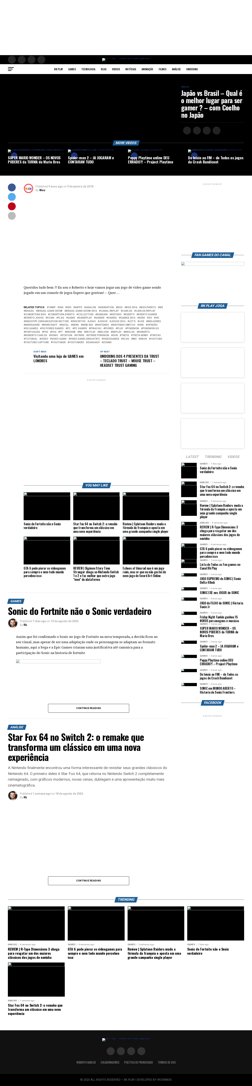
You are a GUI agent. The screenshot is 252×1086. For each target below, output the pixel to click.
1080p (52, 307)
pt (61, 332)
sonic (54, 335)
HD (157, 318)
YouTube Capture (37, 342)
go (150, 318)
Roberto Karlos (86, 1062)
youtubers (76, 342)
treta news (140, 335)
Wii (135, 339)
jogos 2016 (118, 321)
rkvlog (130, 332)
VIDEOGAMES (111, 339)
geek (142, 318)
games (112, 318)
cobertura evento (61, 314)
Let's (132, 321)
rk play (90, 332)
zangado (93, 342)
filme (50, 318)
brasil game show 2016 (81, 311)
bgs (119, 307)
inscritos (78, 321)
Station (67, 335)
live (141, 321)
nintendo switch (123, 325)
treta (125, 335)
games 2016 (127, 318)
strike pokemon (98, 335)
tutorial (31, 339)
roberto (144, 332)
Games (72, 69)
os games (31, 328)
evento (129, 314)
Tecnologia (88, 69)
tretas (156, 335)
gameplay (85, 318)
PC (68, 328)
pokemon (133, 328)
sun (115, 335)
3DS (69, 307)
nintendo (102, 325)
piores (109, 328)
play (120, 328)
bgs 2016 (131, 307)
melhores (154, 321)
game (71, 318)
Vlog (104, 69)
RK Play (58, 69)
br (161, 307)
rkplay (116, 332)
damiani (102, 314)
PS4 (54, 332)
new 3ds (87, 325)
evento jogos (34, 318)
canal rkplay (109, 311)
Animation (107, 307)
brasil (29, 311)
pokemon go (151, 328)
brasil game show (50, 311)
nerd (75, 325)
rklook (104, 332)
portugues (32, 332)
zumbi (107, 342)
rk (80, 332)
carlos (127, 311)
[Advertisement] (118, 27)
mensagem (32, 325)
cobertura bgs (35, 314)
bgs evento (148, 307)
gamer (99, 318)
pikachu (95, 328)
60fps (78, 307)
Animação (147, 69)
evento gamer (147, 314)
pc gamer (80, 328)
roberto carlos (36, 335)
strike (80, 335)
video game (59, 339)
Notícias (130, 69)
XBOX (143, 339)
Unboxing (192, 69)
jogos (103, 321)
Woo (42, 190)
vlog (126, 339)
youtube (156, 339)
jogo (92, 321)
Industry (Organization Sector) (47, 321)
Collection (85, 314)
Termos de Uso (167, 1062)
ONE (141, 325)
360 (61, 307)
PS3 (46, 332)
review (70, 332)
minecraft (50, 325)
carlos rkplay (145, 311)
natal (65, 325)
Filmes (162, 69)
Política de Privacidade (138, 1062)
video (44, 339)
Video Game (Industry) (85, 339)
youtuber (59, 342)
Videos (116, 69)
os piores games (53, 328)
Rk (25, 624)
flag (61, 318)
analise (91, 307)
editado (116, 314)
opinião (152, 325)
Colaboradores (110, 1062)
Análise (176, 69)
